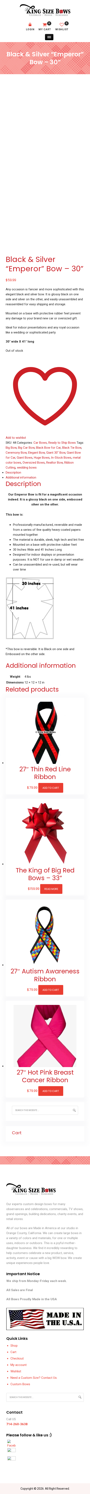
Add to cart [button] (50, 788)
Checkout (17, 1358)
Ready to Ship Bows (62, 443)
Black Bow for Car (48, 448)
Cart (13, 1352)
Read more (51, 889)
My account (18, 1365)
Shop (14, 1345)
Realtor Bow (54, 462)
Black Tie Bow (71, 448)
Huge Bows (42, 457)
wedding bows (27, 467)
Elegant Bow (36, 452)
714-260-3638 (17, 1424)
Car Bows (40, 443)
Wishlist (61, 27)
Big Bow (11, 448)
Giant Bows (24, 457)
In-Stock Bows (61, 457)
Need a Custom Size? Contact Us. (33, 1378)
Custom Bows (20, 1384)
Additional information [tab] (21, 477)
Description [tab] (13, 472)
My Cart (45, 27)
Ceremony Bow (16, 452)
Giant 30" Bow (55, 452)
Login (30, 29)
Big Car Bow (26, 448)
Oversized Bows (34, 462)
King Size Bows (45, 10)
